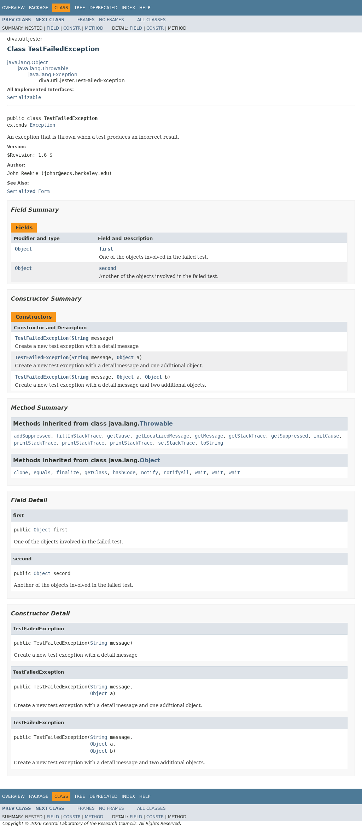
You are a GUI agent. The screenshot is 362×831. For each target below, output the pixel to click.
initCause (326, 436)
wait (200, 472)
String (79, 338)
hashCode (124, 472)
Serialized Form (28, 191)
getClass (95, 472)
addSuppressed (32, 436)
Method (94, 28)
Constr (72, 28)
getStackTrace (247, 436)
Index (128, 7)
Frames (86, 19)
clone (21, 472)
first (106, 249)
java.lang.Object (27, 62)
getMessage (209, 436)
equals (42, 472)
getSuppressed (289, 436)
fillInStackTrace (78, 436)
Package (38, 7)
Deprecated (103, 7)
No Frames (111, 19)
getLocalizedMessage (162, 436)
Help (144, 7)
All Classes (151, 19)
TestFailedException (42, 338)
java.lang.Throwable (43, 68)
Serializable (24, 97)
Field (53, 28)
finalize (67, 472)
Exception (42, 125)
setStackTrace (176, 443)
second (107, 268)
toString (211, 443)
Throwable (156, 423)
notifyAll (176, 472)
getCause (118, 436)
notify (149, 472)
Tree (79, 7)
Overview (13, 7)
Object (23, 249)
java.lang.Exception (52, 74)
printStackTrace (35, 443)
